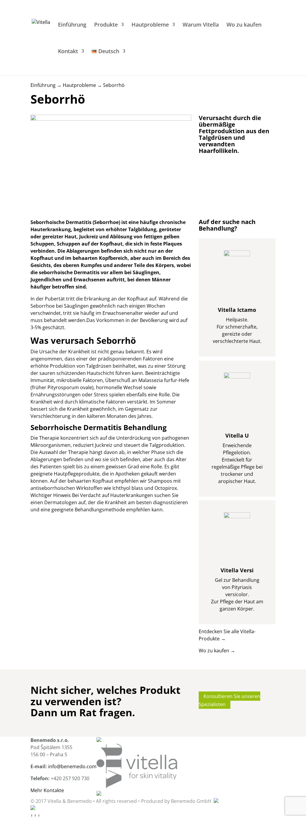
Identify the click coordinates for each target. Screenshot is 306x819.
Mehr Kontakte (47, 790)
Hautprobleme (150, 25)
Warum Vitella (201, 25)
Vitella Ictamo (237, 309)
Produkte (106, 25)
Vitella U (237, 435)
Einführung (72, 25)
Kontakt (68, 52)
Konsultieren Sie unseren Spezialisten (229, 700)
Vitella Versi (237, 570)
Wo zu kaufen (244, 25)
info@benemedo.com (72, 766)
